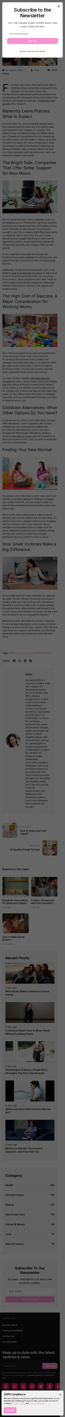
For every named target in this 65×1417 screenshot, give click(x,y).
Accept (10, 1410)
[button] (60, 1394)
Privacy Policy (18, 1403)
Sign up (32, 41)
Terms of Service (37, 1403)
